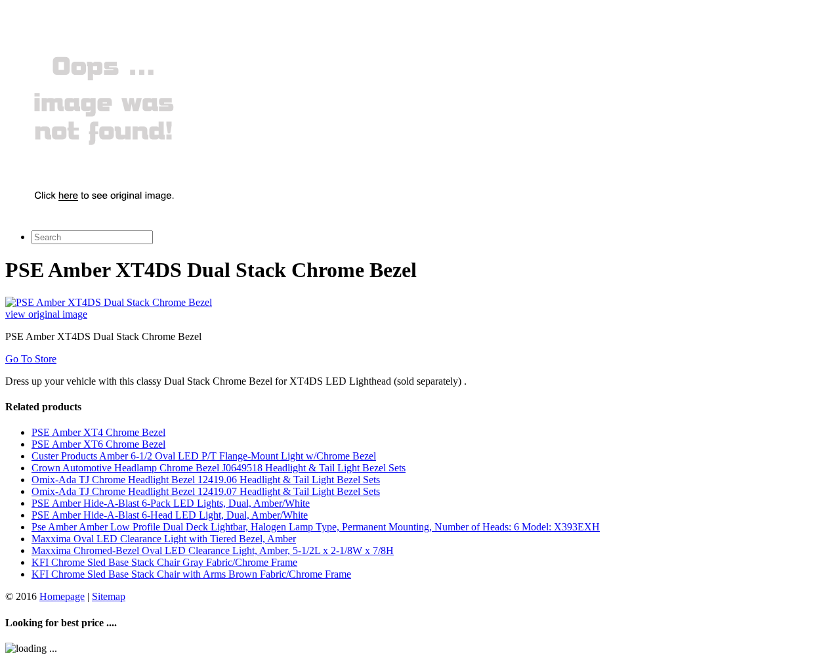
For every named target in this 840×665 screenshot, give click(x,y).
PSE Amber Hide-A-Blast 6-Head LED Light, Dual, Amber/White (170, 515)
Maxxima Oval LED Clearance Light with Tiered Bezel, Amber (164, 538)
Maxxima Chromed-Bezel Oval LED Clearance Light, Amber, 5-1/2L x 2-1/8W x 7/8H (213, 550)
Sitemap (108, 596)
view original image (46, 314)
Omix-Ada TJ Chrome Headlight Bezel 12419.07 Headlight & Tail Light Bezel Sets (206, 491)
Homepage (62, 596)
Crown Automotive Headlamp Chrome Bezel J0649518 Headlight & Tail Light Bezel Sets (219, 467)
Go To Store (30, 358)
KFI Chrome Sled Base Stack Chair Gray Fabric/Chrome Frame (164, 562)
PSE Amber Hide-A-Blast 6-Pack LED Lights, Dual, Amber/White (171, 503)
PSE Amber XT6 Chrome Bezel (98, 444)
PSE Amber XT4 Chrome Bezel (98, 432)
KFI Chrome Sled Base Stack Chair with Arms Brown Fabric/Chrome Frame (191, 574)
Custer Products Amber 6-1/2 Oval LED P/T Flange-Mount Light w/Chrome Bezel (204, 455)
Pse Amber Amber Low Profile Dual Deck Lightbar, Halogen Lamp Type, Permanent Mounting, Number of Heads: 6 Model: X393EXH (316, 526)
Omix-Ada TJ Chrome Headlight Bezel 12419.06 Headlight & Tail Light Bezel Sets (206, 479)
